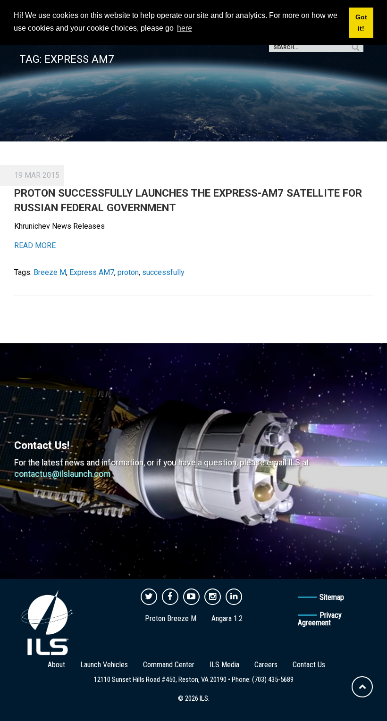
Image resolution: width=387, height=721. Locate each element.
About (56, 664)
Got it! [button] (361, 22)
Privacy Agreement (320, 619)
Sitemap (332, 597)
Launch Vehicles (104, 664)
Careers (266, 664)
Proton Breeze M (170, 618)
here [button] (184, 28)
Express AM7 (91, 272)
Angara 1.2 (227, 618)
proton (128, 272)
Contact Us (309, 664)
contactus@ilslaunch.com (62, 474)
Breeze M (50, 272)
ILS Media (224, 664)
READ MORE (35, 245)
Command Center (168, 664)
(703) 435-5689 (273, 679)
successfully (163, 272)
